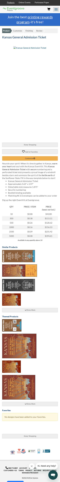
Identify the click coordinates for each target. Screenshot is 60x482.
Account (23, 468)
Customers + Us (10, 470)
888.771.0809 (13, 468)
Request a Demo (50, 470)
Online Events (25, 2)
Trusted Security (32, 451)
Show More (30, 310)
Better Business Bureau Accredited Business (46, 451)
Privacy (28, 470)
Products (11, 2)
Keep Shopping (30, 145)
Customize (17, 31)
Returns (37, 470)
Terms (21, 470)
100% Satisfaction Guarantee (38, 451)
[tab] (30, 310)
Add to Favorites (31, 152)
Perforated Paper (42, 2)
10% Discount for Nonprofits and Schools (19, 451)
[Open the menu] (56, 9)
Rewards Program (30, 473)
